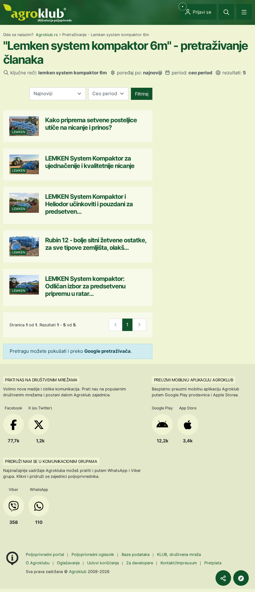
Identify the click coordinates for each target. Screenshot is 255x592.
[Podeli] (223, 578)
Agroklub (77, 571)
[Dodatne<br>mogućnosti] (241, 578)
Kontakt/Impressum (178, 563)
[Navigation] (244, 12)
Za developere (139, 563)
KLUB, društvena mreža (179, 554)
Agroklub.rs (47, 34)
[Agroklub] (37, 13)
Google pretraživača (107, 351)
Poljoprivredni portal (45, 554)
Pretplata (212, 563)
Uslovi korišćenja (103, 563)
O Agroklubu (37, 563)
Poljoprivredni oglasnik (93, 554)
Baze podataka (136, 554)
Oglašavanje (68, 563)
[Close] (226, 12)
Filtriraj (141, 93)
